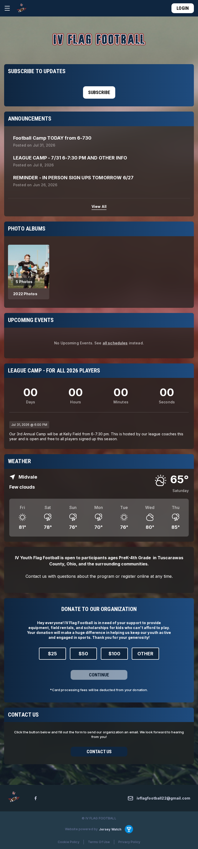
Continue (99, 674)
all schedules (115, 343)
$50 (83, 653)
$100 (114, 653)
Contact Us (99, 751)
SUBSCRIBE (99, 92)
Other (145, 653)
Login (183, 8)
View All (99, 206)
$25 (52, 653)
